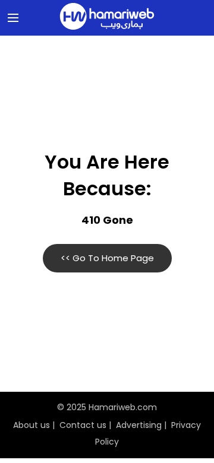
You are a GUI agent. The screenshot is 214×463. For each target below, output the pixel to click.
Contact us (82, 425)
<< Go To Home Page (107, 258)
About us (31, 425)
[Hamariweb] (107, 18)
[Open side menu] (11, 18)
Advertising (139, 425)
